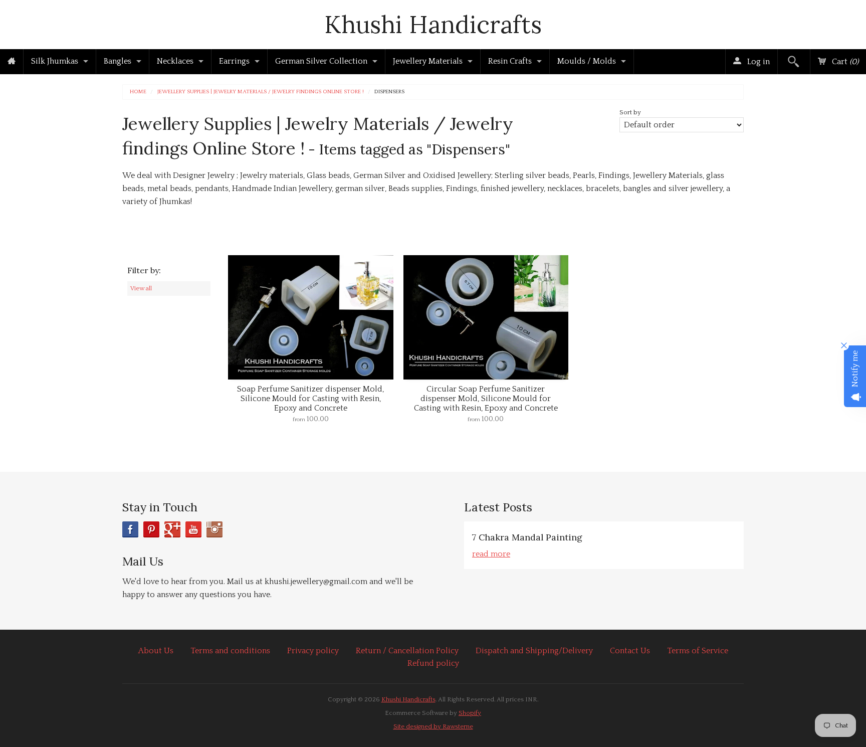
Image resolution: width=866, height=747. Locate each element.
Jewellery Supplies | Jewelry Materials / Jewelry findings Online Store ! (260, 92)
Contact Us (630, 650)
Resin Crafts (510, 61)
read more (491, 553)
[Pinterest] (151, 529)
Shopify (470, 712)
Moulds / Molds (586, 61)
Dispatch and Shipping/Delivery (534, 650)
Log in (757, 61)
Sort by (630, 112)
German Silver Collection (321, 61)
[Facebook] (130, 529)
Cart (844, 61)
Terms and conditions (230, 650)
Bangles (117, 61)
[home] (11, 61)
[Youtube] (193, 529)
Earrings (234, 61)
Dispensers (389, 92)
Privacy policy (313, 650)
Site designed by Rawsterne (433, 726)
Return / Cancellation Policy (407, 650)
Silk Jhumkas (54, 61)
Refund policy (433, 663)
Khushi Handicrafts (433, 24)
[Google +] (172, 529)
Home (138, 92)
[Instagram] (214, 529)
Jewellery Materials (428, 61)
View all (141, 288)
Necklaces (175, 61)
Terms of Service (697, 650)
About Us (155, 650)
